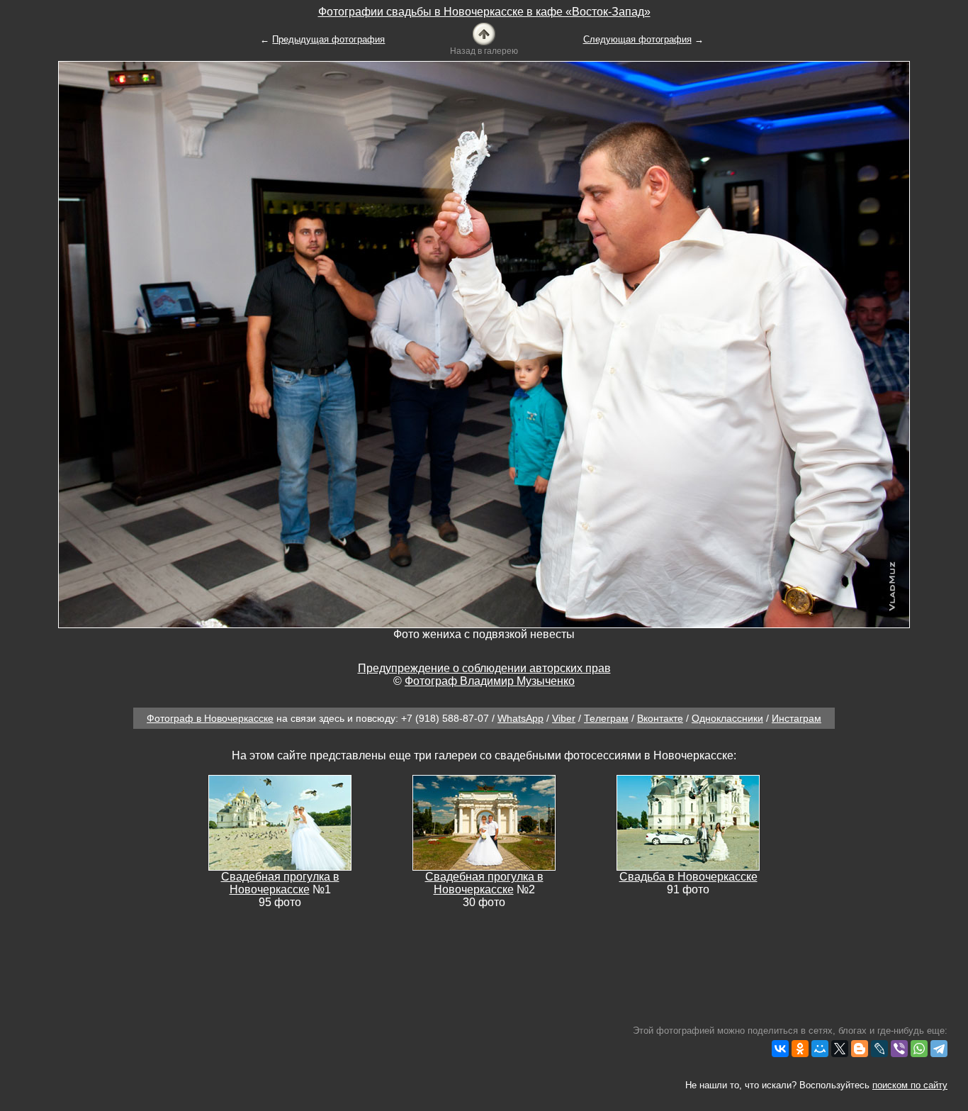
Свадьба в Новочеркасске (688, 877)
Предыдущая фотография (328, 39)
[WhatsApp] (919, 1048)
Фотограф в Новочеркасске (210, 718)
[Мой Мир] (819, 1048)
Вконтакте (660, 718)
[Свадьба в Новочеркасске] (688, 822)
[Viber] (899, 1048)
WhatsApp (520, 718)
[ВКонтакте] (780, 1048)
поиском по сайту (909, 1085)
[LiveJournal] (879, 1048)
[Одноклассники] (800, 1048)
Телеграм (606, 718)
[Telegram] (938, 1048)
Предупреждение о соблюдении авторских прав (484, 668)
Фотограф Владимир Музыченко (490, 681)
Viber (563, 718)
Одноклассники (727, 718)
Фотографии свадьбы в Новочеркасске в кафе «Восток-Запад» (484, 12)
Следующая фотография (637, 39)
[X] (839, 1048)
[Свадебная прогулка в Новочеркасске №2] (484, 822)
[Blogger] (859, 1048)
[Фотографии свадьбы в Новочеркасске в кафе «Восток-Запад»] (484, 33)
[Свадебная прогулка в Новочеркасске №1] (279, 822)
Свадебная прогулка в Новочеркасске (280, 883)
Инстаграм (796, 718)
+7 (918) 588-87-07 (445, 718)
